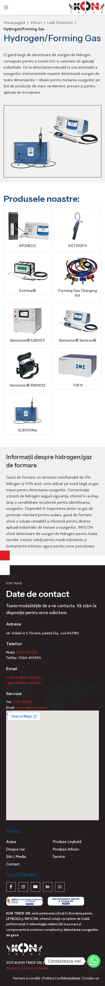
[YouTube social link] (35, 887)
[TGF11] (77, 365)
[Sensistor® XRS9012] (27, 365)
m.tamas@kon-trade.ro (23, 677)
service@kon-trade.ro (32, 707)
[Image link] (24, 900)
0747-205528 (26, 652)
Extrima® (27, 290)
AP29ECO (27, 246)
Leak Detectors (60, 22)
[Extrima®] (27, 270)
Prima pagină (14, 22)
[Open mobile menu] (6, 7)
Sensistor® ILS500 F (27, 340)
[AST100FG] (77, 226)
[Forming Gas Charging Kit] (77, 270)
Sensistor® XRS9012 (27, 385)
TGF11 (78, 385)
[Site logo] (86, 7)
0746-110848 (22, 702)
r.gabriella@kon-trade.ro (23, 682)
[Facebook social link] (11, 887)
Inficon (36, 22)
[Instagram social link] (23, 887)
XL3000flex (27, 430)
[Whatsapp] (93, 961)
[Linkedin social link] (47, 887)
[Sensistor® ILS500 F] (27, 320)
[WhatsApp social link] (60, 887)
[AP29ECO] (27, 226)
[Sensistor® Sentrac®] (77, 320)
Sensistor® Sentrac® (77, 340)
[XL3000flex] (27, 410)
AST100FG (77, 246)
